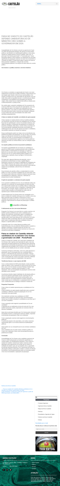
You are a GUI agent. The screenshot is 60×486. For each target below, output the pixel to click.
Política (34, 464)
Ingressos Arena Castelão (45, 406)
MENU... (39, 4)
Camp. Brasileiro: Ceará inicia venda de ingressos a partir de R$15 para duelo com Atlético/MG (17, 392)
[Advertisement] (30, 20)
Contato (34, 468)
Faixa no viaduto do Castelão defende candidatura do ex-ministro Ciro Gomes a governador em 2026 (17, 389)
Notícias (40, 411)
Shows (40, 419)
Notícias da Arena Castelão (9, 385)
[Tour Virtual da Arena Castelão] (46, 451)
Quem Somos (35, 462)
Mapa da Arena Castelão (44, 408)
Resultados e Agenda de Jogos (46, 414)
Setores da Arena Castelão (45, 417)
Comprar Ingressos (43, 403)
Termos (34, 466)
